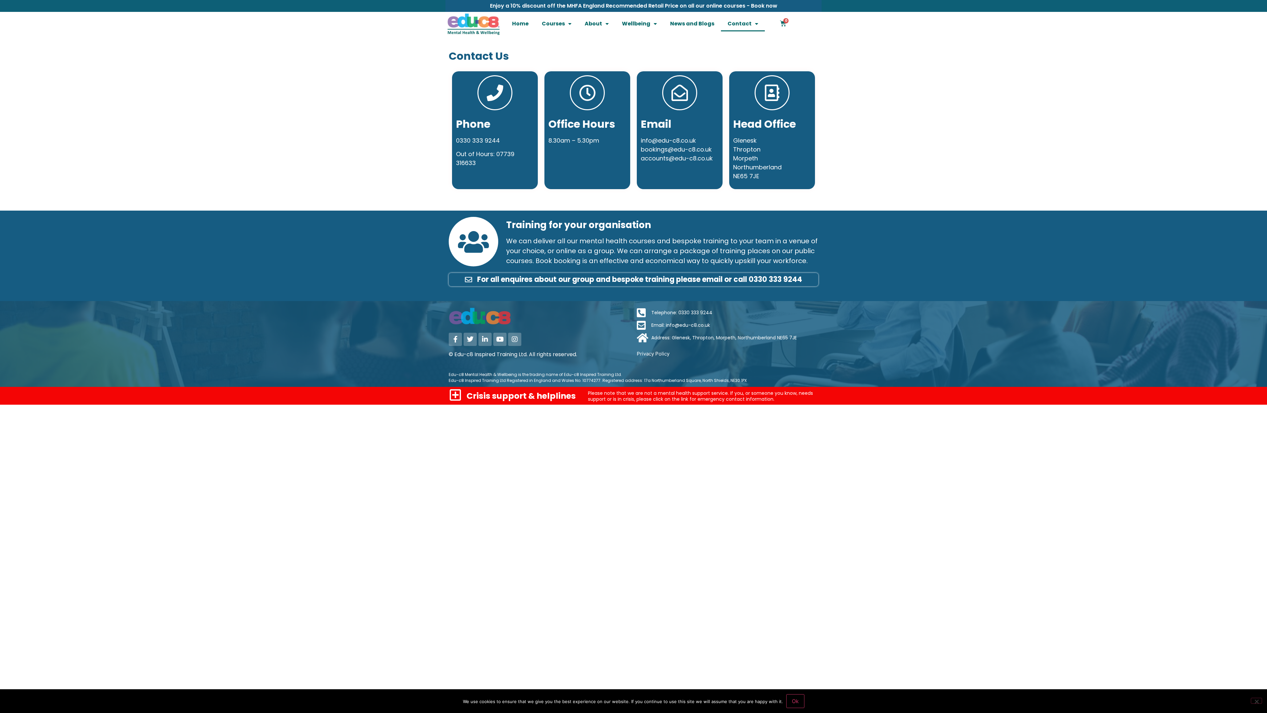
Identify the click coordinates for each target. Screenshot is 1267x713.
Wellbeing (636, 23)
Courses (553, 23)
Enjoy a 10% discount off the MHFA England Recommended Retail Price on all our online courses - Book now (633, 6)
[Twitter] (470, 339)
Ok (795, 701)
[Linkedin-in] (485, 339)
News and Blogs (692, 23)
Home (520, 23)
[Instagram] (514, 339)
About (593, 23)
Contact (740, 23)
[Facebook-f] (455, 339)
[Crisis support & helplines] (455, 395)
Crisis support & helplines (521, 396)
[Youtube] (499, 339)
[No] (1256, 701)
